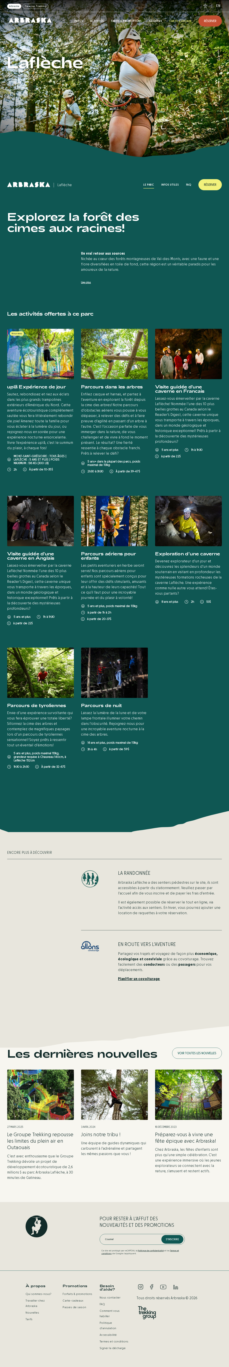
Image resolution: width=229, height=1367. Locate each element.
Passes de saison (74, 1307)
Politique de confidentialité (151, 1250)
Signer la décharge (113, 1348)
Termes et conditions (114, 1341)
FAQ (188, 184)
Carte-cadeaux (180, 21)
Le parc (148, 184)
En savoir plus (23, 481)
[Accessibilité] (204, 6)
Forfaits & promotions (77, 1294)
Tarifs (29, 1319)
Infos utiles (170, 184)
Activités (97, 21)
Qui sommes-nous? (39, 1294)
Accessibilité (108, 1335)
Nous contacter (110, 1297)
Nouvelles (32, 1312)
